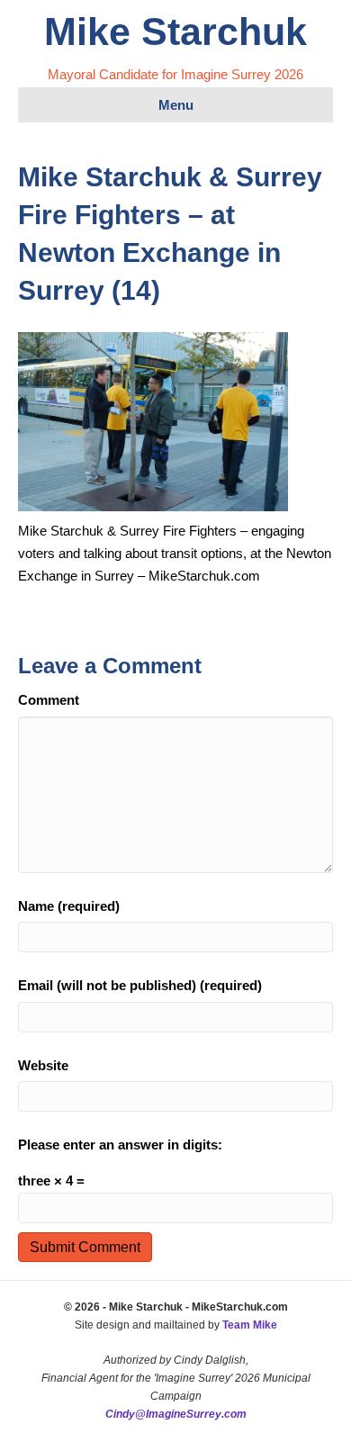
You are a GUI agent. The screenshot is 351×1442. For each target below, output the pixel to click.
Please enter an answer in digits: (120, 1144)
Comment (48, 699)
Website (43, 1065)
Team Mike (249, 1325)
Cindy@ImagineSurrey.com (176, 1414)
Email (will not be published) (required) (140, 985)
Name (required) (69, 906)
